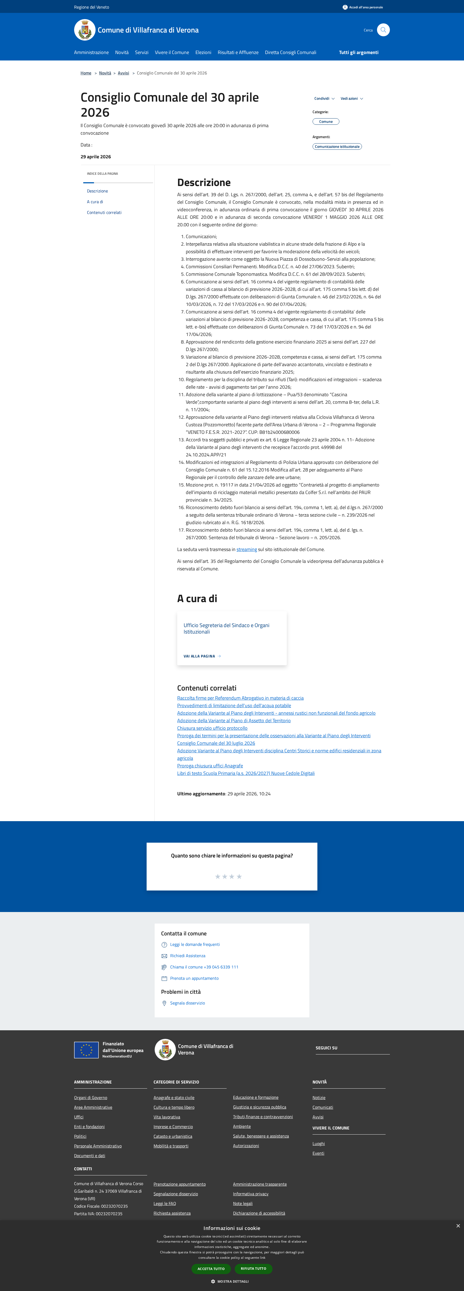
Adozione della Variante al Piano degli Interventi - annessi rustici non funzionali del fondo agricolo (276, 713)
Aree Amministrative (93, 1107)
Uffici (79, 1117)
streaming (247, 549)
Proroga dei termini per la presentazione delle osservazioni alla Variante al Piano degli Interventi (274, 735)
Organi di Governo (90, 1097)
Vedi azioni (349, 98)
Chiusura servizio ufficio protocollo (212, 728)
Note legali (243, 1203)
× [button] (458, 1226)
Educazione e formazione (255, 1097)
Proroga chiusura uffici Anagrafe (210, 765)
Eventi (318, 1153)
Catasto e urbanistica (173, 1136)
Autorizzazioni (246, 1145)
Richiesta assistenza (172, 1213)
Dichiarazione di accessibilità (259, 1213)
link (262, 1257)
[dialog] (232, 1255)
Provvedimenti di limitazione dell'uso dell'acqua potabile (234, 705)
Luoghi (319, 1143)
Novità (105, 73)
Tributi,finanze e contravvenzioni (263, 1116)
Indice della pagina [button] (102, 173)
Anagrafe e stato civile (174, 1097)
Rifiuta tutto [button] (253, 1268)
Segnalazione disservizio (176, 1193)
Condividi (322, 98)
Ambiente (242, 1126)
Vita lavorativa (167, 1117)
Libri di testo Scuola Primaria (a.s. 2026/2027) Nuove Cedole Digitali (246, 773)
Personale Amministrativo (98, 1146)
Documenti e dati (89, 1155)
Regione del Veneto (91, 7)
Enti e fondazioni (89, 1126)
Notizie (319, 1097)
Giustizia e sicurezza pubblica (259, 1107)
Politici (80, 1136)
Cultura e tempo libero (174, 1107)
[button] (232, 1281)
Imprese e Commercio (173, 1126)
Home (86, 73)
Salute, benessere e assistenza (261, 1136)
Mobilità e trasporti (171, 1146)
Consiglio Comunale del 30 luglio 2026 (216, 743)
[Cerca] (383, 29)
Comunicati (323, 1107)
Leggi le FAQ (165, 1203)
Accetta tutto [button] (211, 1269)
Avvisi (123, 73)
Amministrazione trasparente (260, 1184)
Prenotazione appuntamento (180, 1184)
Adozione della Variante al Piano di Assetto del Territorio (234, 720)
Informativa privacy (251, 1193)
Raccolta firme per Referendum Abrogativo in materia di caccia (240, 698)
